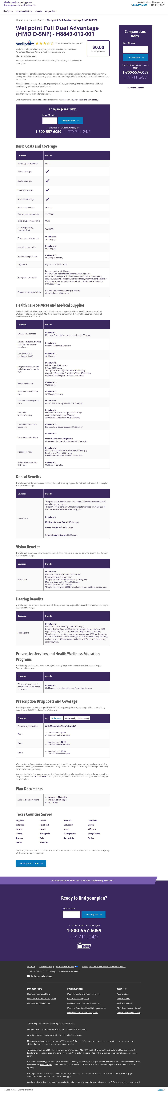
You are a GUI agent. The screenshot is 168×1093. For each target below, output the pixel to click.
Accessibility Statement (69, 971)
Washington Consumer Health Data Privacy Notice (103, 966)
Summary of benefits (57, 797)
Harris (42, 829)
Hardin (19, 829)
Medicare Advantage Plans (38, 994)
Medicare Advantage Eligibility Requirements (86, 1008)
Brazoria (68, 820)
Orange (19, 838)
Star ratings (53, 802)
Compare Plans (50, 11)
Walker (91, 838)
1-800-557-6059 (139, 5)
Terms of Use (35, 971)
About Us (31, 966)
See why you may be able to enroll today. (81, 100)
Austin (43, 820)
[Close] (162, 1089)
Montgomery (70, 833)
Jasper (66, 829)
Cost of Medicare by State (78, 998)
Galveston (68, 825)
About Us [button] (38, 11)
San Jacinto (69, 838)
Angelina (20, 820)
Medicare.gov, (46, 1064)
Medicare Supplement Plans (39, 1003)
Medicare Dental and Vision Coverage (83, 994)
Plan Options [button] (8, 11)
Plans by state (123, 994)
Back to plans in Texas (29, 863)
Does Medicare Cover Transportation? (83, 1003)
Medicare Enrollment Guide (128, 1012)
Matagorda (45, 833)
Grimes (91, 825)
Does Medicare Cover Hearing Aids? (82, 1012)
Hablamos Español (135, 87)
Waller (19, 842)
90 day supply (83, 718)
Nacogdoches (94, 833)
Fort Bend (44, 825)
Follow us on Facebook (41, 976)
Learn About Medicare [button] (24, 11)
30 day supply (56, 718)
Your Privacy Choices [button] (65, 966)
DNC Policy (50, 971)
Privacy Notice (45, 966)
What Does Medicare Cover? (129, 1008)
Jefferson (92, 829)
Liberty (19, 833)
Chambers (92, 820)
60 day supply (70, 718)
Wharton (44, 842)
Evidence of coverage (57, 800)
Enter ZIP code (48, 115)
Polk (42, 838)
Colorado (20, 825)
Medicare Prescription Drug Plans (41, 998)
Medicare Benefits (124, 1003)
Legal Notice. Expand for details (19, 1090)
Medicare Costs (123, 998)
